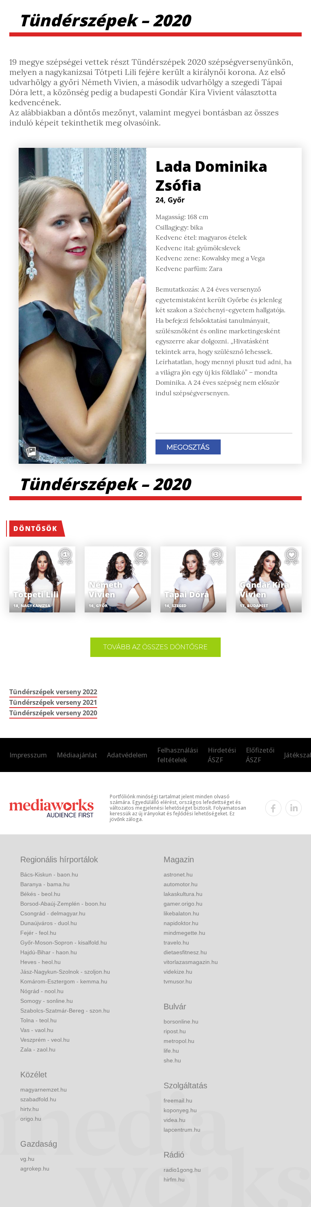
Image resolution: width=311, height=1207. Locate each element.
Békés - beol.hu (40, 894)
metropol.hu (179, 1041)
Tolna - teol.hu (38, 1020)
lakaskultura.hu (183, 894)
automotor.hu (181, 884)
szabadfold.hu (38, 1099)
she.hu (172, 1060)
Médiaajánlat (77, 755)
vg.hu (27, 1159)
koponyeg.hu (180, 1110)
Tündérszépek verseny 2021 (53, 702)
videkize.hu (178, 971)
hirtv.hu (29, 1109)
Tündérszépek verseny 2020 (53, 712)
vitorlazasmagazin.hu (191, 962)
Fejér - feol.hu (38, 933)
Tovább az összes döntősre (155, 647)
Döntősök (35, 528)
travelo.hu (176, 942)
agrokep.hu (34, 1168)
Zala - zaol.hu (37, 1049)
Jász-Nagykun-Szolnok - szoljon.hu (65, 971)
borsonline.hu (181, 1021)
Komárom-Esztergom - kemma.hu (63, 981)
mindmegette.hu (184, 933)
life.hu (171, 1050)
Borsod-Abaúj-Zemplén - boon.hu (63, 903)
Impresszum (28, 755)
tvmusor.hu (178, 981)
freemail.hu (178, 1100)
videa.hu (174, 1120)
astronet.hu (178, 874)
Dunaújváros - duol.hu (48, 923)
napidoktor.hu (181, 923)
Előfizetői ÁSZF (260, 755)
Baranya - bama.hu (45, 884)
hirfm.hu (174, 1179)
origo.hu (30, 1118)
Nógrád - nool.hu (42, 991)
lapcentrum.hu (182, 1129)
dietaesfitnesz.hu (185, 952)
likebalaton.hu (181, 913)
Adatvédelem (127, 755)
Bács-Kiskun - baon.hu (49, 874)
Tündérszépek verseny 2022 (53, 691)
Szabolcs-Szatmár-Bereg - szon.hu (65, 1010)
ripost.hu (175, 1031)
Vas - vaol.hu (36, 1030)
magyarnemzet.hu (43, 1089)
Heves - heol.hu (40, 962)
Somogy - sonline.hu (46, 1001)
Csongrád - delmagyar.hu (52, 913)
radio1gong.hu (182, 1169)
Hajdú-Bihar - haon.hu (48, 952)
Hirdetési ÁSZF (222, 755)
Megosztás (187, 447)
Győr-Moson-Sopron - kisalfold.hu (63, 942)
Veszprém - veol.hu (45, 1039)
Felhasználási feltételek (177, 755)
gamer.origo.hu (183, 903)
